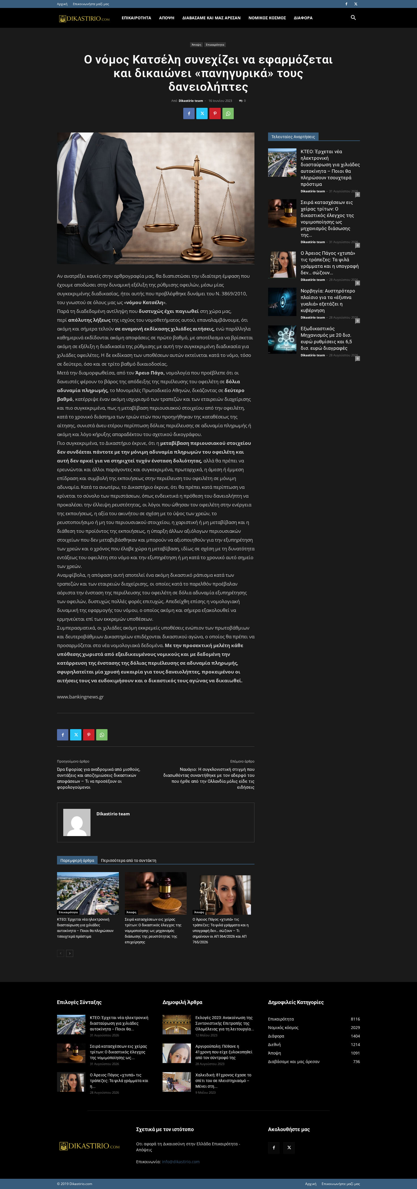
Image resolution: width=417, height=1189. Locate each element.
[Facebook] (346, 4)
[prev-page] (60, 953)
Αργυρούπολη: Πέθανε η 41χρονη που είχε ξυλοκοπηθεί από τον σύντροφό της (223, 1052)
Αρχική (62, 4)
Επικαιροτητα (136, 17)
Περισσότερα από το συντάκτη (128, 860)
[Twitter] (355, 4)
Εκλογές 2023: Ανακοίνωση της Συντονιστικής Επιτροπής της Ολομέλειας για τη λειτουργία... (224, 1023)
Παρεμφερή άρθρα (77, 860)
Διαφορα (303, 17)
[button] (353, 18)
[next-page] (69, 953)
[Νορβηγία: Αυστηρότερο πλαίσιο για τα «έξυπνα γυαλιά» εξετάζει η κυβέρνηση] (282, 302)
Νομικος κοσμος (267, 17)
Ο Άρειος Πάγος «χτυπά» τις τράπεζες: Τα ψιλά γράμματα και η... (119, 1081)
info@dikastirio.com (181, 1161)
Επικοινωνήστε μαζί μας (91, 4)
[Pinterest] (215, 113)
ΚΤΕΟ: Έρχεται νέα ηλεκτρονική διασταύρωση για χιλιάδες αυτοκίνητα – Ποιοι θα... (119, 1023)
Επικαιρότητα (215, 45)
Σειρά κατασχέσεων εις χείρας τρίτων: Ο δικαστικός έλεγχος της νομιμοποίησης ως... (118, 1052)
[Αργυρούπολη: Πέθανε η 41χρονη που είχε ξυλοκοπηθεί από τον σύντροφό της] (177, 1053)
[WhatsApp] (228, 113)
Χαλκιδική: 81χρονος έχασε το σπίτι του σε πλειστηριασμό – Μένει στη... (223, 1081)
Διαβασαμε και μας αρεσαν (211, 17)
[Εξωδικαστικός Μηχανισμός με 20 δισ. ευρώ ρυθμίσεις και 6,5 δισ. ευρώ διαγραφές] (282, 339)
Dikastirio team (191, 100)
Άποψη (196, 45)
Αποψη (166, 17)
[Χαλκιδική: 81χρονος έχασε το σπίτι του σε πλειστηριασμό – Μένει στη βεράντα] (177, 1082)
